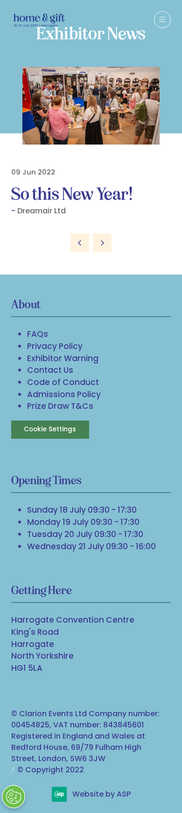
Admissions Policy (64, 394)
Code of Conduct (63, 382)
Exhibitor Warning (62, 358)
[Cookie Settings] (13, 796)
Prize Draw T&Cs (60, 406)
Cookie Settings (50, 429)
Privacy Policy (55, 346)
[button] (162, 19)
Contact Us (50, 370)
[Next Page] (102, 242)
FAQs (37, 334)
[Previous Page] (79, 242)
